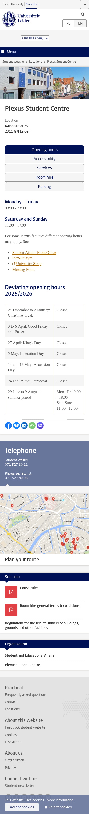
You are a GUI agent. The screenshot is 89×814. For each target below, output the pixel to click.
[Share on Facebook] (8, 425)
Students (31, 4)
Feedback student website (25, 727)
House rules (29, 588)
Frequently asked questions (25, 694)
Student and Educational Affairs (29, 655)
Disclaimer (13, 742)
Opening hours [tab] (45, 149)
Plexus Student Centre (22, 665)
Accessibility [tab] (44, 158)
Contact (11, 702)
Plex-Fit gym (22, 257)
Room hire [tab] (45, 177)
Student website (13, 62)
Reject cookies (60, 807)
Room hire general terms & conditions (49, 605)
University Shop (28, 263)
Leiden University (12, 4)
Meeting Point (23, 269)
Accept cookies (22, 807)
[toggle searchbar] (83, 14)
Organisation (14, 760)
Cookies (11, 735)
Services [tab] (44, 168)
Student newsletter (19, 785)
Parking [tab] (44, 186)
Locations (35, 62)
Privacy (10, 767)
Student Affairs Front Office (34, 252)
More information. (61, 800)
